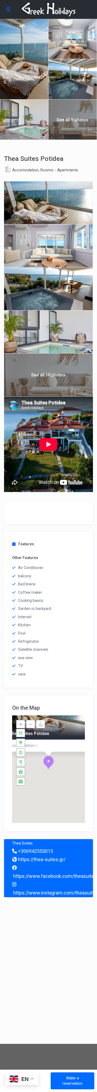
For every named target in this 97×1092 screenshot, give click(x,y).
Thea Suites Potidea (29, 733)
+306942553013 (35, 851)
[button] (48, 762)
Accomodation (25, 170)
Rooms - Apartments (59, 170)
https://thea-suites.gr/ (41, 859)
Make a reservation (72, 1081)
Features (26, 544)
